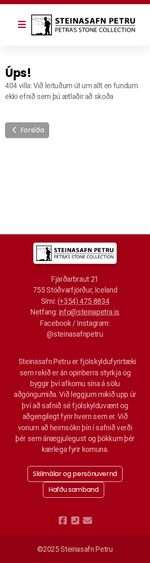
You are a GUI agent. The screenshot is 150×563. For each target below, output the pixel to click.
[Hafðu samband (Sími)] (75, 520)
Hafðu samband (73, 489)
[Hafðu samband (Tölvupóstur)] (87, 520)
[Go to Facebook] (62, 520)
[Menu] (21, 25)
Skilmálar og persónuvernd (75, 474)
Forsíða (31, 130)
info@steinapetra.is (89, 312)
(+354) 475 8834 (84, 301)
